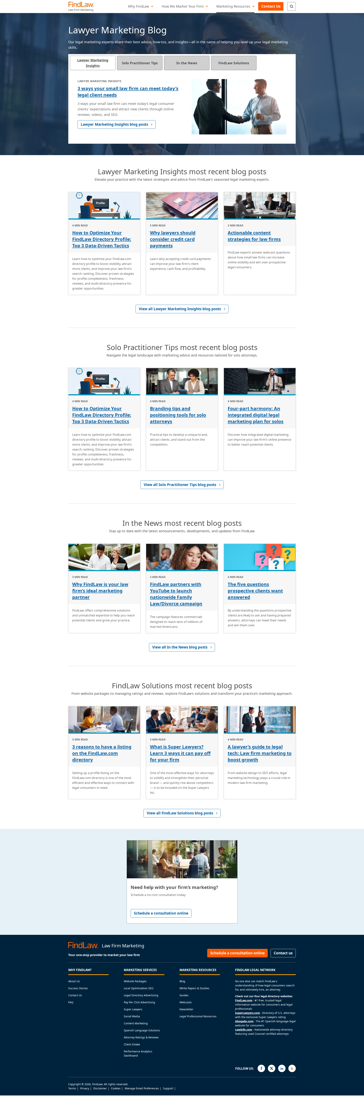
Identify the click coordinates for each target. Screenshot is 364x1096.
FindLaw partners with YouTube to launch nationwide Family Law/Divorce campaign (176, 594)
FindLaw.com (243, 1000)
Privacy (84, 1088)
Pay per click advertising (139, 1002)
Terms (72, 1088)
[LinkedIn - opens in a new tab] (282, 1068)
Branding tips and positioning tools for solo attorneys (178, 414)
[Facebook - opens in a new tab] (261, 1068)
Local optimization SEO (138, 988)
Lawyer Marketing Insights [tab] (92, 63)
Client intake (132, 1044)
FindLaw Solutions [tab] (233, 63)
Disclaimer (100, 1088)
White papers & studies (194, 988)
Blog (182, 981)
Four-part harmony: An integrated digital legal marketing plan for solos (255, 414)
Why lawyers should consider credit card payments (172, 239)
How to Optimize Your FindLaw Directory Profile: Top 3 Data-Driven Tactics (101, 239)
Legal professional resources (198, 1016)
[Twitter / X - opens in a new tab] (271, 1068)
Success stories (78, 988)
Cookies (116, 1088)
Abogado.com (244, 1021)
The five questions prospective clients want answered (255, 590)
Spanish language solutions (142, 1030)
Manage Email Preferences (142, 1088)
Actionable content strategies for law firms (254, 235)
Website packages (135, 981)
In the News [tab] (186, 63)
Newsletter (186, 1009)
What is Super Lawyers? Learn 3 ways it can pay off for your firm (180, 753)
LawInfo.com (243, 1029)
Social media (132, 1016)
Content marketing (136, 1023)
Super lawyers (133, 1009)
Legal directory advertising (141, 995)
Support (168, 1088)
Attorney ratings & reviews (141, 1037)
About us (74, 981)
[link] (182, 309)
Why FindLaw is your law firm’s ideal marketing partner (100, 590)
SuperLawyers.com (247, 1013)
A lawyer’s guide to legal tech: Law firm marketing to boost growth (260, 753)
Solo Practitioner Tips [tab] (140, 63)
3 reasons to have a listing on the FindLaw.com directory (101, 753)
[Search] (291, 6)
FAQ (70, 1002)
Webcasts (186, 1002)
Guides (184, 995)
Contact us (75, 995)
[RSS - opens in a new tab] (292, 1068)
